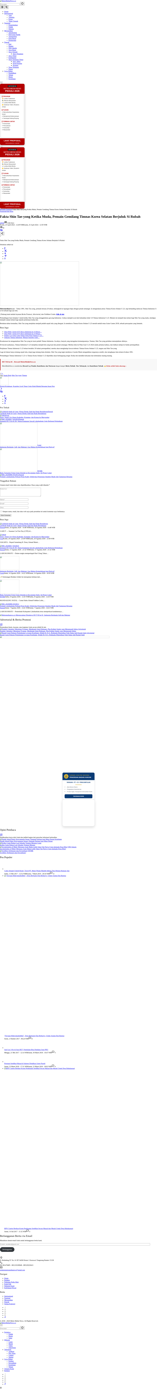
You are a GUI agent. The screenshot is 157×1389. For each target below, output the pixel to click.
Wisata (11, 1367)
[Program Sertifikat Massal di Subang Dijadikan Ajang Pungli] (8, 1062)
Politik (11, 1334)
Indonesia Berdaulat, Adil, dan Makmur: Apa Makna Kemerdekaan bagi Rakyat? (27, 447)
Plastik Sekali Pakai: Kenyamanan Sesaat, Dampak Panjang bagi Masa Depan (26, 841)
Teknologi (7, 1349)
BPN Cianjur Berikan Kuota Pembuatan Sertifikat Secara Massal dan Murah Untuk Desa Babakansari (38, 1228)
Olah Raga (9, 211)
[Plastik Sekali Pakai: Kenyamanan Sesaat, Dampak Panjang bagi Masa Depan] (27, 839)
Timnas (24, 375)
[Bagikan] (2, 233)
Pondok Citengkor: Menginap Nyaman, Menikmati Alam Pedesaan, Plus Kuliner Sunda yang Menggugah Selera (38, 631)
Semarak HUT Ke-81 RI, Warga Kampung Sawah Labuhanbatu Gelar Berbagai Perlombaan (31, 421)
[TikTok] (5, 1317)
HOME (40, 471)
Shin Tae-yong (17, 375)
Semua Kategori (9, 1304)
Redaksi (7, 1280)
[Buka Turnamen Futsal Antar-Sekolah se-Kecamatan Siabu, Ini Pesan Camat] (18, 471)
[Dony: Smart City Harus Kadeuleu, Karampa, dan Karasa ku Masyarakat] (3, 415)
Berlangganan (7, 1249)
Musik (11, 1344)
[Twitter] (5, 251)
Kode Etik (7, 1284)
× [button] (1, 1325)
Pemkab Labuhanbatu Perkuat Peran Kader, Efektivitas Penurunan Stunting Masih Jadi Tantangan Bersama (36, 477)
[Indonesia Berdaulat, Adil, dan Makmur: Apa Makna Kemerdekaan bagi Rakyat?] (18, 445)
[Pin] (5, 256)
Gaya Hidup (8, 1359)
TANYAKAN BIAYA (78, 796)
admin (2, 223)
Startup (11, 1357)
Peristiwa (7, 1332)
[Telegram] (5, 253)
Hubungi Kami (9, 1286)
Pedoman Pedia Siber (11, 1282)
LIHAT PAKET (78, 824)
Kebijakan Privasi (10, 1288)
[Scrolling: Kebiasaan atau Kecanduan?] (14, 851)
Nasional (3, 211)
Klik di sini (60, 314)
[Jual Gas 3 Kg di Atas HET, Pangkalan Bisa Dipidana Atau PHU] (8, 1048)
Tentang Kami (9, 1369)
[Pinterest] (5, 1309)
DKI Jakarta (72, 847)
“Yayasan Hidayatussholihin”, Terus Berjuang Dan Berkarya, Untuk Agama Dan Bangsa (34, 1036)
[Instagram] (5, 1311)
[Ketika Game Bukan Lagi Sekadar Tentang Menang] (18, 843)
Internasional (8, 1296)
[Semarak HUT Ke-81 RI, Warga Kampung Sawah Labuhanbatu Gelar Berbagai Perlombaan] (9, 419)
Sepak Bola (7, 375)
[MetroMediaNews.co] (8, 1)
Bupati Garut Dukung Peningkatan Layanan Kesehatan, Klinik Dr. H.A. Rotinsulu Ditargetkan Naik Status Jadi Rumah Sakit (42, 635)
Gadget (11, 1355)
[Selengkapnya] (1, 625)
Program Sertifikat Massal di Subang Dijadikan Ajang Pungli (24, 1063)
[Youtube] (5, 1313)
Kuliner (11, 1361)
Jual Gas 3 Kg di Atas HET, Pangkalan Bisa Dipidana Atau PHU (26, 1050)
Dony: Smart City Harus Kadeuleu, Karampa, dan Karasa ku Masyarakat (24, 417)
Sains (10, 1338)
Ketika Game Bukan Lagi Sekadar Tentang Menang (17, 845)
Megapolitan (8, 1300)
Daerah (50, 412)
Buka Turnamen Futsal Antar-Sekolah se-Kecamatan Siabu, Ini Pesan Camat (26, 473)
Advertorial (82, 629)
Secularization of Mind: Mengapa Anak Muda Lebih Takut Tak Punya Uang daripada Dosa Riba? (33, 849)
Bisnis (11, 1336)
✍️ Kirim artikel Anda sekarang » (115, 366)
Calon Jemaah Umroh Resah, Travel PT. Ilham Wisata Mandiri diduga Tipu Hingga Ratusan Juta (36, 871)
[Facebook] (4, 248)
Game (39, 843)
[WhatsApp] (5, 259)
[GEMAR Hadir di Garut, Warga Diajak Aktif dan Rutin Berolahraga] (24, 412)
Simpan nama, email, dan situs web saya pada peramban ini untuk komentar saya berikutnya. (34, 511)
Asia (7, 415)
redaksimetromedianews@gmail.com (12, 1270)
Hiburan (7, 1340)
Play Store (12, 1353)
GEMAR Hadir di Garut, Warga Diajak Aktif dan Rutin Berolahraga (23, 413)
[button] (22, 3)
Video (11, 1346)
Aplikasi (11, 1351)
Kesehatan (58, 839)
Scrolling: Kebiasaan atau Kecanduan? (13, 853)
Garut (39, 445)
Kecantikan (12, 1363)
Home (6, 1278)
